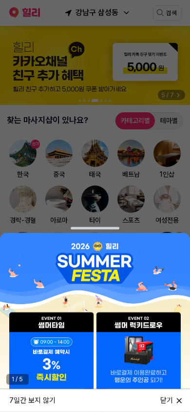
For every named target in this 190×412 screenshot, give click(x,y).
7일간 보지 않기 (32, 399)
